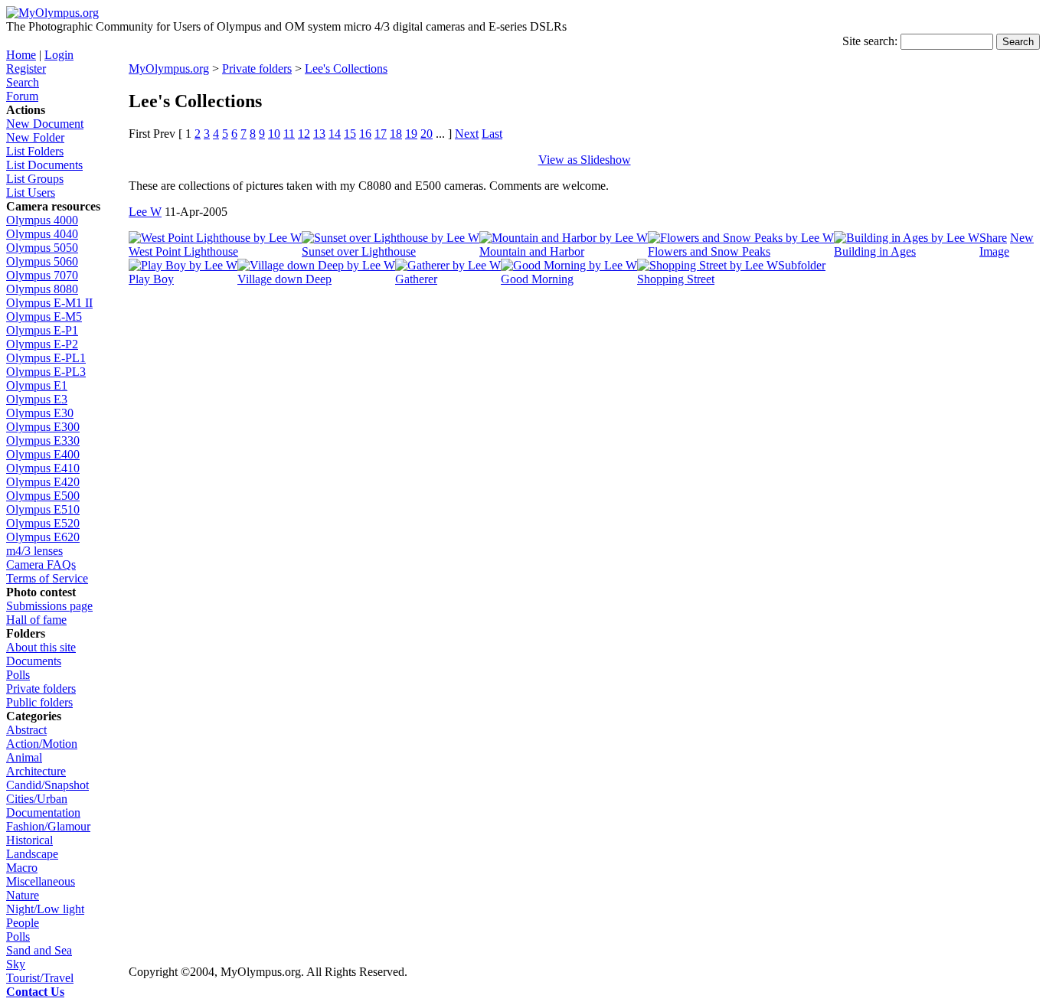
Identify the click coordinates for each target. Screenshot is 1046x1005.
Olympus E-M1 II (49, 302)
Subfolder (801, 265)
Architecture (36, 771)
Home (21, 54)
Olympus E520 (43, 523)
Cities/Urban (36, 798)
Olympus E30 (40, 412)
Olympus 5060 (42, 261)
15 (350, 133)
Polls (18, 674)
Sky (15, 964)
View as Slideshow (584, 159)
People (22, 922)
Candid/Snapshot (47, 784)
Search (22, 82)
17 (380, 133)
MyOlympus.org (169, 68)
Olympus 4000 (42, 220)
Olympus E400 (43, 454)
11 (289, 133)
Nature (22, 895)
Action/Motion (41, 743)
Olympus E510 (43, 509)
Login (59, 54)
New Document (44, 123)
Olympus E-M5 (44, 316)
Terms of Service (47, 578)
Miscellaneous (40, 881)
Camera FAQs (41, 564)
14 (335, 133)
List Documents (44, 164)
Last (492, 133)
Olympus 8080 (42, 288)
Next (467, 133)
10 (274, 133)
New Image (1006, 244)
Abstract (26, 729)
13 (319, 133)
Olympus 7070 (42, 275)
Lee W (145, 211)
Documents (33, 660)
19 (411, 133)
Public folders (39, 702)
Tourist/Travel (40, 977)
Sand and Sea (39, 950)
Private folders (41, 688)
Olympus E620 (43, 536)
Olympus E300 (43, 426)
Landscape (32, 853)
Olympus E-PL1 (46, 357)
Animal (24, 757)
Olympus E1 (36, 385)
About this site (41, 647)
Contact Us (35, 991)
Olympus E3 (36, 399)
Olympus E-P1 (42, 330)
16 (365, 133)
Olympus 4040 (42, 233)
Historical (29, 840)
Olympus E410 (43, 468)
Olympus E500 (43, 495)
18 (396, 133)
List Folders (35, 151)
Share (993, 237)
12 (304, 133)
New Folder (35, 137)
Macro (22, 867)
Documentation (43, 812)
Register (26, 68)
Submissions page (49, 605)
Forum (22, 96)
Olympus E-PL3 (46, 371)
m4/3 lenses (34, 550)
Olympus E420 (43, 481)
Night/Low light (45, 908)
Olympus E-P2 (42, 344)
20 (426, 133)
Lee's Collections (346, 68)
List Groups (35, 178)
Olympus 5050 (42, 247)
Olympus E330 (43, 440)
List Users (30, 192)
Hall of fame (36, 619)
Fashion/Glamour (48, 826)
